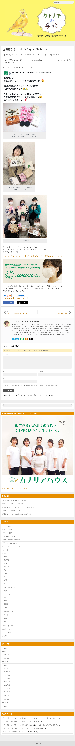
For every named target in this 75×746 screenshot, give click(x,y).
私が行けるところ (7, 611)
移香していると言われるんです (12, 510)
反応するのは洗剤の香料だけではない (14, 500)
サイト (5, 378)
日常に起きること (7, 626)
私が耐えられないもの (9, 587)
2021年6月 (7, 675)
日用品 (6, 604)
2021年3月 (7, 685)
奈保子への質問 (7, 533)
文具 (5, 570)
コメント (5, 354)
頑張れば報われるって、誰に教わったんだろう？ (17, 514)
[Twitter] (31, 339)
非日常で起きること (8, 629)
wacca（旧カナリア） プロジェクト (50, 55)
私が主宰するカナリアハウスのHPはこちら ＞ (16, 488)
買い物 (6, 615)
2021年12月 (7, 668)
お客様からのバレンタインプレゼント (25, 49)
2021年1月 (7, 691)
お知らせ (5, 550)
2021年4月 (7, 682)
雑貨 (5, 597)
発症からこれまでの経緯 (9, 543)
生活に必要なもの (7, 632)
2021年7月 (7, 672)
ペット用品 (7, 566)
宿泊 (5, 618)
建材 (5, 583)
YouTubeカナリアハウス (9, 536)
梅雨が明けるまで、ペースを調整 (12, 504)
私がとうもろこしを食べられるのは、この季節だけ (18, 507)
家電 (5, 580)
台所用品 (6, 560)
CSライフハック (7, 529)
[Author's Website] (22, 339)
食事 (5, 621)
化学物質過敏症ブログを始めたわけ (13, 539)
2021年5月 (7, 678)
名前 (4, 371)
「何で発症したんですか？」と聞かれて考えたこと (18, 718)
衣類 (5, 557)
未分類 (4, 636)
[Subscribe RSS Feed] (26, 339)
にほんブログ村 (8, 298)
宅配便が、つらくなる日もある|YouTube (14, 732)
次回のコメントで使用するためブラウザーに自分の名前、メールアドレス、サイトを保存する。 (32, 385)
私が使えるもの (7, 553)
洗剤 (5, 573)
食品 (5, 563)
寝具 (5, 576)
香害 (5, 591)
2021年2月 (7, 688)
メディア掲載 (6, 526)
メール (40, 371)
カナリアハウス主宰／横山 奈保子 (27, 55)
